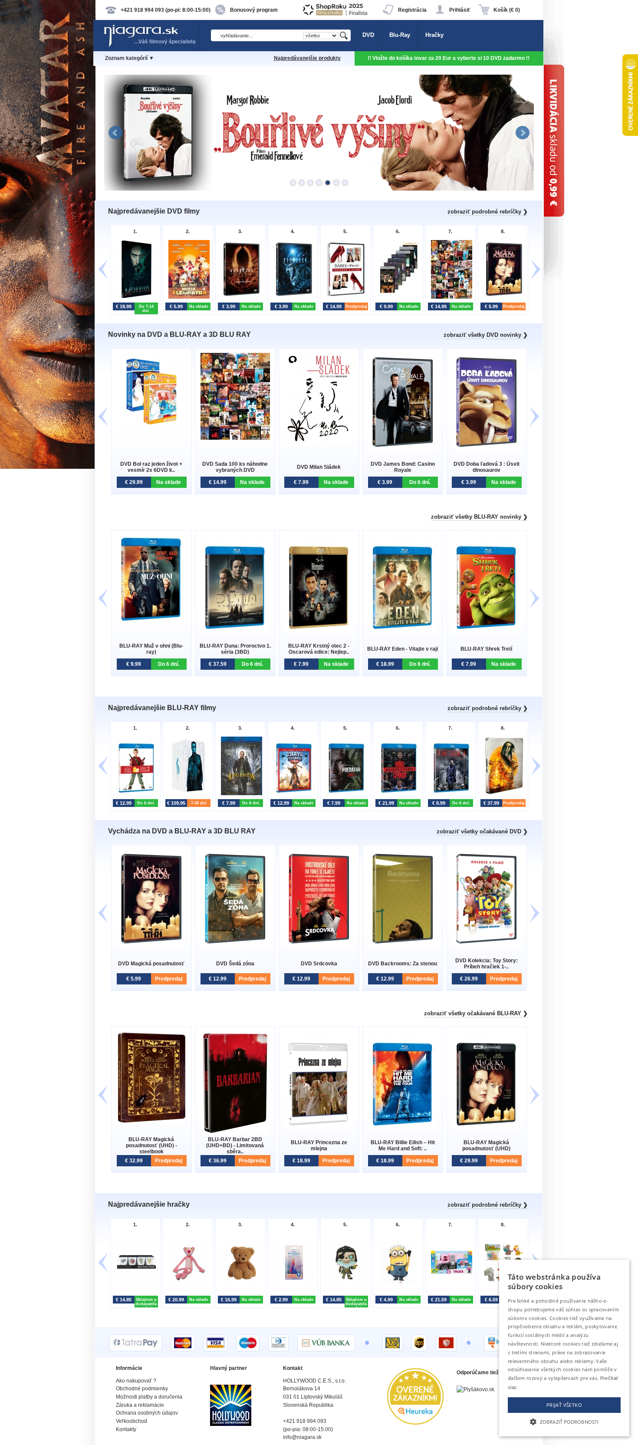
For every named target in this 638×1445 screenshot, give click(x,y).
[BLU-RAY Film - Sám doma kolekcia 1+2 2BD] (134, 794)
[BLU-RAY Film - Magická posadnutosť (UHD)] (486, 1128)
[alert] (564, 1348)
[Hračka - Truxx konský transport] (449, 1282)
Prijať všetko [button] (564, 1405)
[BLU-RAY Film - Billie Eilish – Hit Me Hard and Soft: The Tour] (402, 1128)
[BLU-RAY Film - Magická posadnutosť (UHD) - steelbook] (151, 1122)
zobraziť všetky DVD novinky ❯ (486, 335)
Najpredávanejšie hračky (149, 1204)
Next (522, 133)
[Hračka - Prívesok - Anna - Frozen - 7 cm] (292, 1282)
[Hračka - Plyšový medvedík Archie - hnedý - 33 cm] (239, 1282)
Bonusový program (254, 10)
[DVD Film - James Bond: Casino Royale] (402, 449)
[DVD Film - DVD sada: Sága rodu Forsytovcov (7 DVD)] (397, 297)
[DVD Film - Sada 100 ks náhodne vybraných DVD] (449, 297)
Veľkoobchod (131, 1421)
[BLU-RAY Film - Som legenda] (239, 794)
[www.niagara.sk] (151, 46)
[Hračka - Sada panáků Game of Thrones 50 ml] (134, 1282)
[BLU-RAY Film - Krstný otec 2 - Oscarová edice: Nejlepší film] (319, 631)
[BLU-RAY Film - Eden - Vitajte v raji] (402, 631)
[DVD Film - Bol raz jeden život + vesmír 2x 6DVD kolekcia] (151, 428)
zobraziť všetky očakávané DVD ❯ (482, 831)
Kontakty (126, 1429)
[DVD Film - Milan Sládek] (319, 444)
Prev (115, 133)
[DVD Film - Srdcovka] (319, 946)
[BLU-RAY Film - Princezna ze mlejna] (319, 1128)
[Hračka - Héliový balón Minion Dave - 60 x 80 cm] (397, 1282)
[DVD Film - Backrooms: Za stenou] (402, 946)
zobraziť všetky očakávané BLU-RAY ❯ (476, 1013)
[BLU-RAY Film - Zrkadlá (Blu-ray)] (449, 794)
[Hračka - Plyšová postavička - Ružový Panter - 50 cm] (186, 1282)
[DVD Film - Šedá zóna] (235, 946)
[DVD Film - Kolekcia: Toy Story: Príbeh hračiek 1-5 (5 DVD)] (486, 946)
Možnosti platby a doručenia (149, 1397)
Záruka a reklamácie (140, 1405)
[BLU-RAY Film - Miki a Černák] (397, 794)
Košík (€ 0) (506, 10)
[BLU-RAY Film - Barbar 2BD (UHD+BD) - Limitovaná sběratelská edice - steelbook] (235, 1133)
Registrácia (412, 10)
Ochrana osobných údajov (147, 1413)
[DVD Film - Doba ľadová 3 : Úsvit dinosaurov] (486, 449)
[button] (564, 1421)
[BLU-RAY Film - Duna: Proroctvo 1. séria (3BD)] (235, 631)
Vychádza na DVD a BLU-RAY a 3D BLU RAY (182, 831)
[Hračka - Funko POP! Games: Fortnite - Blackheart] (344, 1282)
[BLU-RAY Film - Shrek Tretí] (486, 631)
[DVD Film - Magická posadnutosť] (502, 297)
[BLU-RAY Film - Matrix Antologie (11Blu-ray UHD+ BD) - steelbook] (186, 794)
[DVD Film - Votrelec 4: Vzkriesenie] (239, 297)
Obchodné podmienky (142, 1389)
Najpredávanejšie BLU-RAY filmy (162, 707)
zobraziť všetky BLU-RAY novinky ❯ (479, 516)
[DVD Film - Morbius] (134, 297)
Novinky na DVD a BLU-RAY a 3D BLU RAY (179, 334)
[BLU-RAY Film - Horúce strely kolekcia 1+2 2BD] (292, 794)
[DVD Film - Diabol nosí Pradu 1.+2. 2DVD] (344, 297)
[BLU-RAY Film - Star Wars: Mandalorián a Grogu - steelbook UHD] (502, 794)
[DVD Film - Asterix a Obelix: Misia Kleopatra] (186, 297)
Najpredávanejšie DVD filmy (154, 211)
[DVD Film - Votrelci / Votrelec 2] (292, 297)
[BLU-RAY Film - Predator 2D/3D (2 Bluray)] (344, 794)
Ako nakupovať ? (136, 1381)
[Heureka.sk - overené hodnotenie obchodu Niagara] (415, 1422)
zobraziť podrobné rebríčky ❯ (487, 211)
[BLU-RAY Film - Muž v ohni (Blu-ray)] (151, 623)
